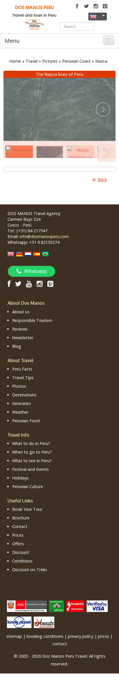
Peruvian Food (26, 420)
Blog (16, 346)
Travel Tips (23, 377)
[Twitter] (86, 6)
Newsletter (22, 337)
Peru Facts (22, 369)
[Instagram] (95, 6)
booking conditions (45, 636)
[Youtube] (29, 283)
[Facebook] (77, 6)
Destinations (24, 395)
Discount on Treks (29, 569)
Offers (18, 543)
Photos (19, 386)
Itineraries (21, 403)
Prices (17, 535)
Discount (20, 552)
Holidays (20, 478)
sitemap (14, 636)
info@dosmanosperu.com (44, 236)
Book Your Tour (27, 509)
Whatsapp (35, 271)
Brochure (20, 518)
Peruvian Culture (27, 486)
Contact (19, 526)
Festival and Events (30, 469)
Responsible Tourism (32, 320)
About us (20, 311)
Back (102, 179)
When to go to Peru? (32, 452)
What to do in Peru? (31, 443)
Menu (12, 41)
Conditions (22, 561)
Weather (20, 412)
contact (59, 643)
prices (103, 636)
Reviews (19, 329)
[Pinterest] (104, 6)
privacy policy (80, 636)
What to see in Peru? (32, 460)
